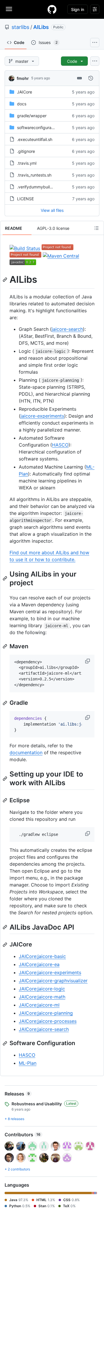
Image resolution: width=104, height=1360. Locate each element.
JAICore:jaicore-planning (46, 1013)
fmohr (23, 78)
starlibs (20, 27)
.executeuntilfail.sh (34, 139)
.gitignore (26, 151)
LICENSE (25, 198)
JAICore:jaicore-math (42, 997)
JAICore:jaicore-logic (42, 989)
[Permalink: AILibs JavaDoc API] (5, 927)
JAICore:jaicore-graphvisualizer (53, 980)
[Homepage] (52, 9)
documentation (26, 752)
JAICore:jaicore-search (44, 1029)
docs (21, 103)
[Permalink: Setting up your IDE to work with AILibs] (5, 778)
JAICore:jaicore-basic (42, 956)
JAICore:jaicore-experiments (50, 972)
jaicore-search (67, 329)
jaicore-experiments (42, 416)
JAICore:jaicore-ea (39, 964)
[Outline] (96, 228)
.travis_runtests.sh (34, 174)
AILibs (41, 27)
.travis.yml (26, 163)
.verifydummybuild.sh (37, 186)
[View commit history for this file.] (91, 78)
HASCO (60, 445)
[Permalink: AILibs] (5, 280)
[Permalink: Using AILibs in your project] (5, 578)
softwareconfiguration (37, 127)
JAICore (24, 91)
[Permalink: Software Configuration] (5, 1043)
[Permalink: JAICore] (5, 945)
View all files (52, 210)
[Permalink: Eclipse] (5, 800)
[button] (88, 661)
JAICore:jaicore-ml (39, 1005)
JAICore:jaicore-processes (48, 1021)
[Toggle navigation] (9, 9)
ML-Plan (27, 1063)
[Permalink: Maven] (5, 646)
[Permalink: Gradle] (5, 703)
